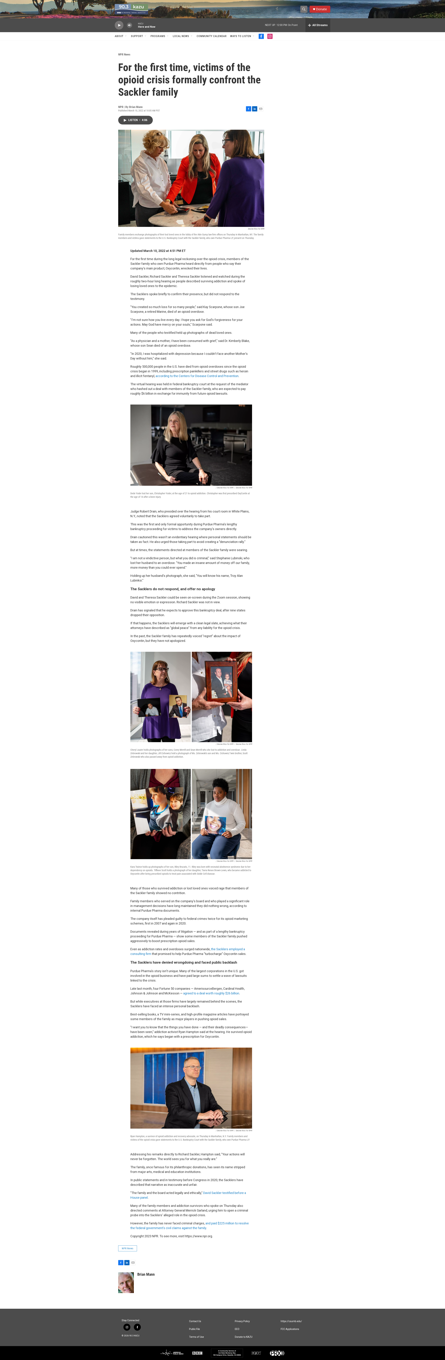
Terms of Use (196, 1337)
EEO (237, 1329)
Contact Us (195, 1321)
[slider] (135, 25)
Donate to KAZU (243, 1337)
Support (137, 36)
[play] (119, 25)
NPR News (124, 54)
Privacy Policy (242, 1321)
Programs (158, 36)
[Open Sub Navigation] (126, 36)
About (119, 36)
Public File (194, 1329)
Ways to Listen (240, 36)
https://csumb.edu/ (291, 1321)
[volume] (129, 25)
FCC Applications (290, 1329)
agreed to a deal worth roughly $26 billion (211, 993)
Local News (181, 36)
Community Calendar (212, 36)
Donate (321, 9)
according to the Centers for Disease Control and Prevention (197, 376)
